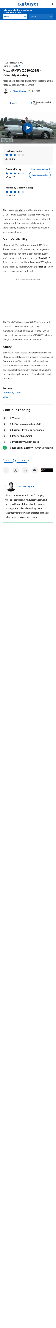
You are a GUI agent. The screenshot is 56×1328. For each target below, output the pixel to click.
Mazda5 (19, 210)
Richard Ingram (20, 91)
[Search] (52, 4)
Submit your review (40, 175)
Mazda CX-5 (44, 258)
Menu (5, 4)
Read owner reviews (39, 169)
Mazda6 (42, 266)
